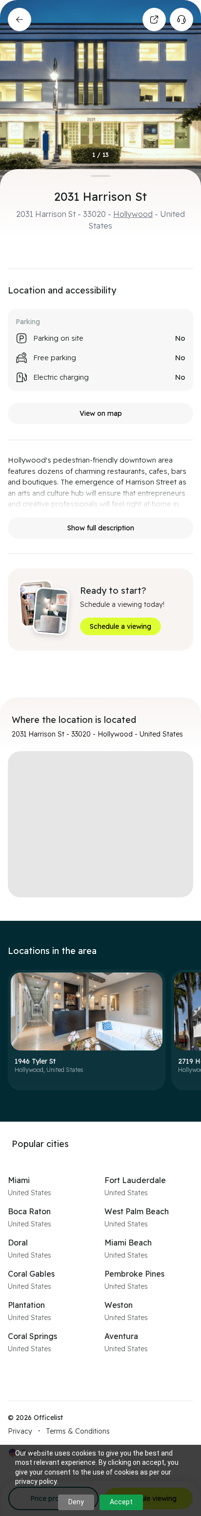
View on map (101, 413)
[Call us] (181, 19)
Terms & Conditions (78, 1431)
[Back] (19, 19)
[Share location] (154, 19)
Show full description (100, 528)
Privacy (20, 1431)
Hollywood (133, 214)
